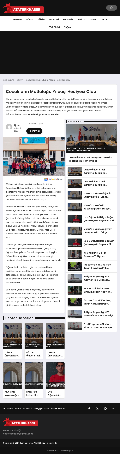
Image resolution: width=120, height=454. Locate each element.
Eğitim (41, 19)
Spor (105, 19)
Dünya (29, 19)
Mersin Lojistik (67, 450)
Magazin (68, 19)
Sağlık (81, 19)
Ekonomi (54, 19)
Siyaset (93, 19)
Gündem (17, 19)
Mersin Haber (53, 450)
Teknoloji (54, 27)
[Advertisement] (60, 53)
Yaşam (68, 27)
